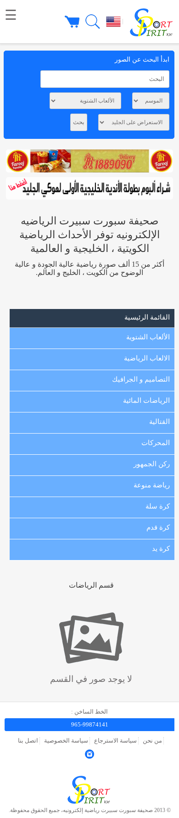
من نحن (152, 740)
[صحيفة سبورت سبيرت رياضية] (89, 804)
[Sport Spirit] (149, 20)
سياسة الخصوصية (66, 740)
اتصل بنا (28, 740)
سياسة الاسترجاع (115, 740)
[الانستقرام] (89, 756)
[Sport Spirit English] (111, 20)
